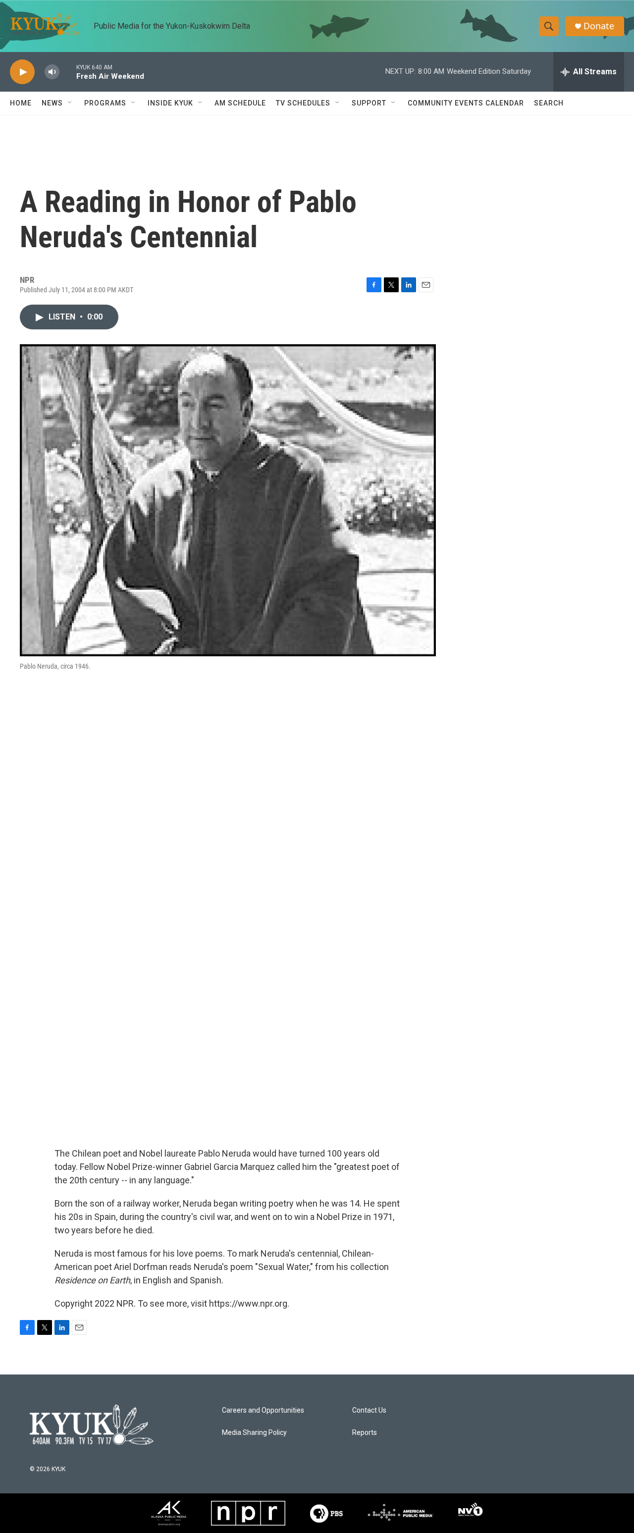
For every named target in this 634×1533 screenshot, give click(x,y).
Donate (598, 26)
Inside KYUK (170, 103)
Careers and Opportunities (263, 1410)
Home (21, 103)
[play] (22, 72)
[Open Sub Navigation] (70, 103)
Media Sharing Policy (254, 1432)
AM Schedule (240, 103)
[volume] (52, 72)
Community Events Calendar (466, 103)
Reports (364, 1432)
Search (549, 103)
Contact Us (369, 1410)
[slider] (67, 71)
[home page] (92, 1424)
